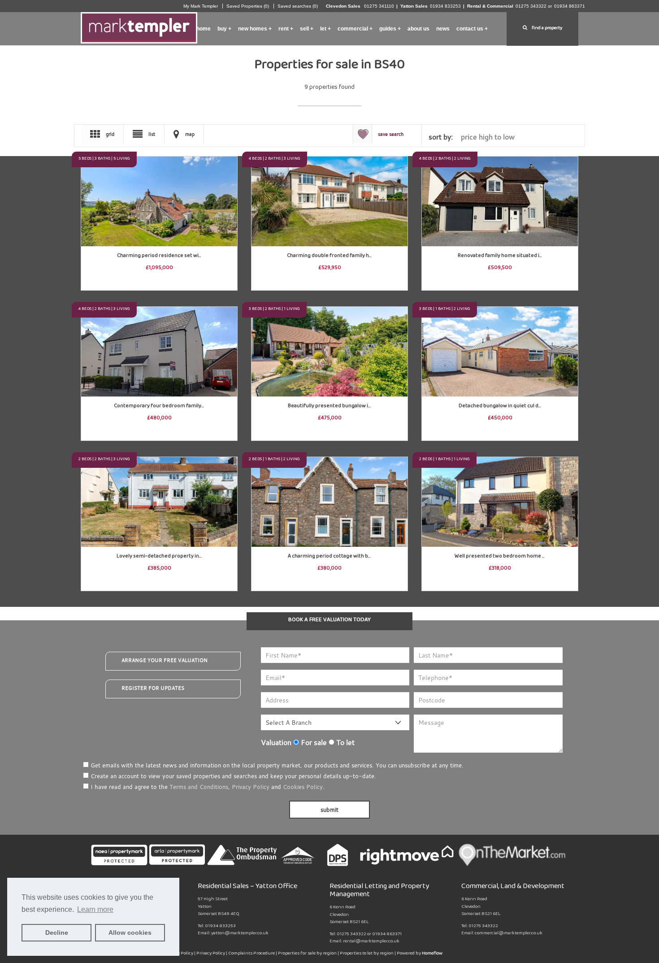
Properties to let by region (367, 954)
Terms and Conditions (198, 787)
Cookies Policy (303, 787)
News (443, 28)
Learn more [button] (95, 909)
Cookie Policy (180, 954)
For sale (313, 742)
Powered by (419, 954)
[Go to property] (159, 192)
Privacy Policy (250, 787)
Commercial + (355, 28)
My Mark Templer (200, 6)
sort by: (441, 137)
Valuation (276, 742)
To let (344, 742)
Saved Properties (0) (247, 6)
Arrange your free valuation (164, 660)
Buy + (224, 28)
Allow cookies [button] (130, 932)
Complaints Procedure (252, 954)
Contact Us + (472, 28)
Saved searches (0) (297, 6)
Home (203, 28)
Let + (325, 28)
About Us (418, 28)
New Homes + (255, 28)
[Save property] (230, 163)
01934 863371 (569, 6)
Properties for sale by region (307, 954)
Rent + (285, 28)
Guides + (390, 28)
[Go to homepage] (139, 25)
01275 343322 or (534, 6)
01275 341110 (378, 6)
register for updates (152, 688)
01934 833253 (445, 6)
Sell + (306, 28)
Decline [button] (56, 932)
